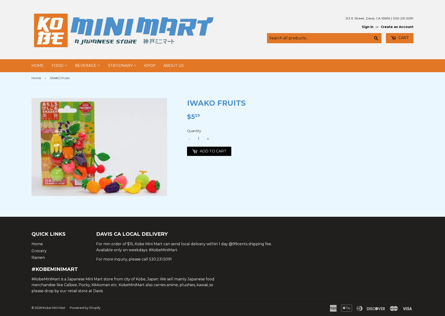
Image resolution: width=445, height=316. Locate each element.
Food (58, 65)
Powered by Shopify (85, 308)
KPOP (150, 65)
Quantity (194, 131)
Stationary (121, 65)
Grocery (39, 251)
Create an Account (397, 27)
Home (38, 65)
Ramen (38, 257)
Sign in (367, 27)
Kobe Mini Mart (54, 308)
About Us (173, 65)
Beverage (86, 65)
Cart (403, 38)
